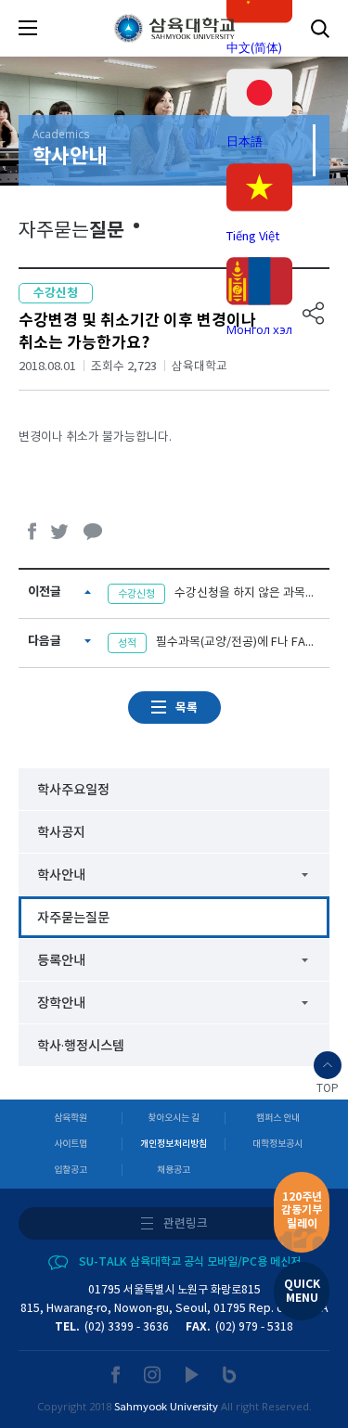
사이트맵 (70, 1144)
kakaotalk (93, 531)
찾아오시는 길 (174, 1118)
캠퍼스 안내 (278, 1118)
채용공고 (173, 1170)
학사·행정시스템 (80, 1046)
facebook (32, 531)
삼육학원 (70, 1118)
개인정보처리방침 (173, 1144)
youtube (193, 1374)
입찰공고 (70, 1170)
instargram (153, 1374)
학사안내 (61, 875)
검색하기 (320, 28)
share (314, 313)
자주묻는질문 (73, 918)
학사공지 (61, 833)
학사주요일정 (73, 790)
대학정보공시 (277, 1144)
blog (230, 1374)
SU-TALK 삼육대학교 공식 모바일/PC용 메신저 (190, 1261)
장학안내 (61, 1003)
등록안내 (61, 961)
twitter (60, 531)
